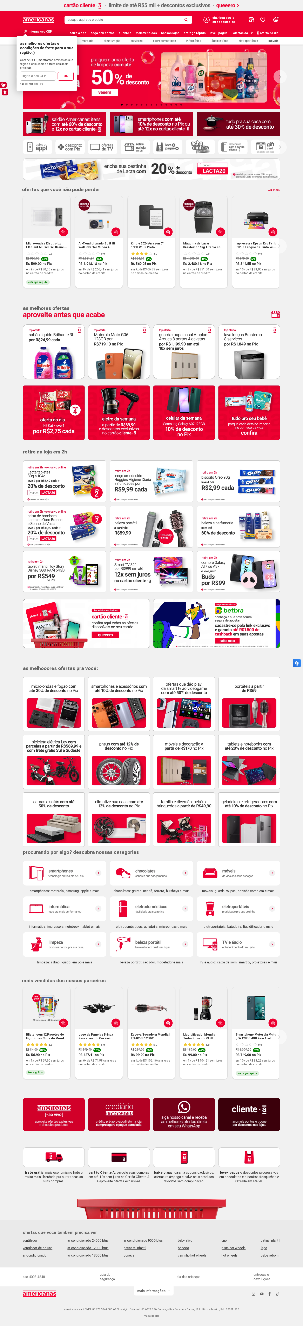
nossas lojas (170, 33)
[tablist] (151, 105)
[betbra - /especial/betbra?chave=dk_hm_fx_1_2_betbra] (216, 623)
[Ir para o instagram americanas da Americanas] (253, 1293)
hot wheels (230, 1255)
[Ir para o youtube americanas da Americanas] (261, 1293)
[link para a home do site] (38, 20)
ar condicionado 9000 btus (143, 1241)
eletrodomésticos (164, 40)
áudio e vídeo (219, 40)
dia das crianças (189, 1277)
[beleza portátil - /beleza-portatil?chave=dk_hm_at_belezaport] (151, 944)
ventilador (30, 1241)
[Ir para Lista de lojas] (251, 20)
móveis (273, 40)
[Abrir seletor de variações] (62, 232)
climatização (112, 40)
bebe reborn (270, 1255)
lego (264, 1248)
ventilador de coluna (37, 1248)
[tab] (122, 105)
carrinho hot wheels (192, 1255)
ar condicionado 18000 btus (87, 1255)
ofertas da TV (243, 33)
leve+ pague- (219, 33)
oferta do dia (269, 33)
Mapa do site (151, 1315)
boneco (183, 1248)
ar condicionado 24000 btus (87, 1241)
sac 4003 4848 (34, 1277)
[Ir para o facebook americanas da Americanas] (269, 1293)
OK (66, 76)
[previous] (22, 246)
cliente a (125, 33)
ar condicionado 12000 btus (87, 1248)
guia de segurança (107, 1277)
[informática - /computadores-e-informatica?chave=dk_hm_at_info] (64, 908)
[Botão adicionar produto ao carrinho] (62, 1023)
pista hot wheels (234, 1248)
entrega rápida (195, 33)
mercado (87, 40)
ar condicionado (34, 1255)
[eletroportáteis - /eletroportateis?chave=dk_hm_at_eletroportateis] (238, 908)
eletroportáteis (248, 40)
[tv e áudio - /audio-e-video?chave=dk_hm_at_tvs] (238, 944)
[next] (279, 246)
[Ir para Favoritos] (263, 20)
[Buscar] (187, 20)
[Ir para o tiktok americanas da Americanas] (277, 1293)
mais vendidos (146, 33)
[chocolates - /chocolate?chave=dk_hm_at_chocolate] (151, 873)
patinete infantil (135, 1248)
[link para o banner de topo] (151, 10)
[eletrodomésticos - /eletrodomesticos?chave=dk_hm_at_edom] (151, 908)
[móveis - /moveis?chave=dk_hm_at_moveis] (238, 873)
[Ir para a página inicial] (39, 1294)
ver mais (274, 190)
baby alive (185, 1241)
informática (193, 40)
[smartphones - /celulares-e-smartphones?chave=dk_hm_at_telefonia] (64, 873)
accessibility (5, 92)
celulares (136, 40)
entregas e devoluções (262, 1277)
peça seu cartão (102, 33)
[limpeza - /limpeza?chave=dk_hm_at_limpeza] (64, 944)
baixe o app (77, 33)
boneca (129, 1255)
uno (224, 1241)
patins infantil (270, 1241)
